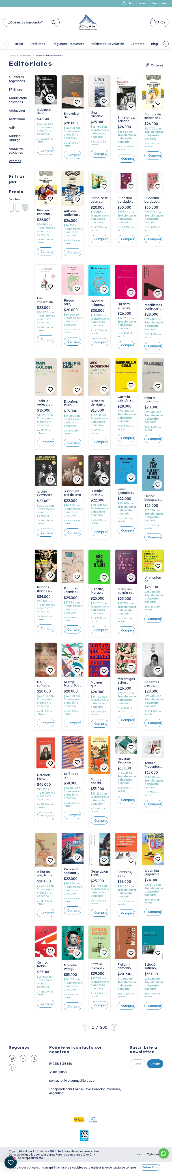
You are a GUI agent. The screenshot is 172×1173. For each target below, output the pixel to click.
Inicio (19, 44)
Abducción (17, 110)
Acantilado (17, 119)
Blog (154, 44)
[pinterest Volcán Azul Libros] (12, 1067)
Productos (37, 44)
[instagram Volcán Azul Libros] (12, 1058)
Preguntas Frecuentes (68, 44)
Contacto (137, 44)
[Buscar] (53, 22)
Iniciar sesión (137, 3)
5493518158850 (60, 1064)
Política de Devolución (107, 44)
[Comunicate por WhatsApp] (164, 1153)
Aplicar (25, 207)
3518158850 (58, 1072)
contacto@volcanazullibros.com (73, 1081)
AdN (12, 127)
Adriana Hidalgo (15, 138)
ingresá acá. (84, 1154)
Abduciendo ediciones (18, 100)
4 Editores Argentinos (17, 79)
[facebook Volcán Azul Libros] (23, 1058)
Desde (11, 199)
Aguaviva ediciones (16, 151)
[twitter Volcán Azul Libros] (34, 1058)
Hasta (17, 199)
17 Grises (15, 89)
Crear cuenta (160, 3)
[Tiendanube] (149, 1154)
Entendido (150, 1167)
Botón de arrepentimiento (26, 1158)
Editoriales (25, 55)
